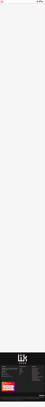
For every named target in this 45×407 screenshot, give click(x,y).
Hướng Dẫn (21, 370)
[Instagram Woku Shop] (21, 363)
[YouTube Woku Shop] (25, 363)
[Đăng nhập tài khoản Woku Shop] (42, 1)
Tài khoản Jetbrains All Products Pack (37, 376)
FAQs (20, 374)
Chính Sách (21, 371)
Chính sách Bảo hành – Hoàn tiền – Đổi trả (34, 398)
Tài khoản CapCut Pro (35, 370)
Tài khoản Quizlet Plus (35, 374)
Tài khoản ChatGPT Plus (35, 368)
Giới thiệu (20, 368)
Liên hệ (20, 369)
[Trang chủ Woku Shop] (22, 357)
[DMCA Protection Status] (41, 395)
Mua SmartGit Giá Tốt (35, 371)
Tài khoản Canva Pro (35, 369)
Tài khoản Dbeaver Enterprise (36, 380)
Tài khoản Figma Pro (35, 375)
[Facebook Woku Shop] (19, 363)
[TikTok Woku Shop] (23, 363)
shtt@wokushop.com (17, 399)
